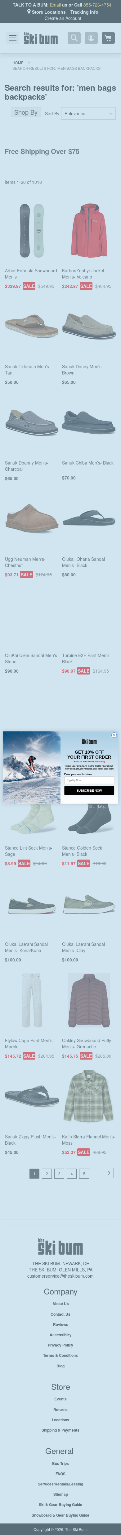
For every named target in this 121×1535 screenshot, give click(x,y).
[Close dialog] (114, 735)
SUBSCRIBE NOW (89, 790)
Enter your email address (78, 774)
